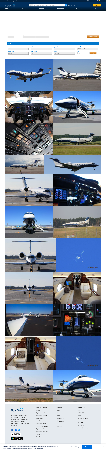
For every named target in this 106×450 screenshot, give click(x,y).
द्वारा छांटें (55, 47)
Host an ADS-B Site (83, 418)
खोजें (78, 51)
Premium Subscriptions (42, 426)
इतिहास (58, 415)
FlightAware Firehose (41, 413)
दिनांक (55, 51)
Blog (58, 424)
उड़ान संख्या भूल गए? (72, 5)
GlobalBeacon (39, 437)
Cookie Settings (75, 447)
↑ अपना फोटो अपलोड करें (93, 36)
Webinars (59, 426)
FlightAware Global (41, 429)
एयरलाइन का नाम (11, 51)
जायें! (93, 53)
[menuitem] (7, 9)
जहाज (9, 47)
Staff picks (34, 51)
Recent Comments (29, 37)
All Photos (19, 37)
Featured (11, 37)
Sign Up (97, 5)
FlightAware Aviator (41, 423)
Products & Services (41, 407)
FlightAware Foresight (41, 415)
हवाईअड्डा (33, 47)
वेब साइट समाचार (60, 421)
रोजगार (58, 413)
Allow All (87, 447)
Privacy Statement (38, 448)
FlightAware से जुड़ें (10, 1)
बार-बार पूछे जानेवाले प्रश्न (83, 428)
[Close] (103, 447)
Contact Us (81, 425)
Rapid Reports (39, 418)
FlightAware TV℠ (40, 434)
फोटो (79, 410)
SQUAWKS (81, 413)
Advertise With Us (61, 418)
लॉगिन (16, 1)
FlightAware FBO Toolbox (42, 431)
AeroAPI (38, 410)
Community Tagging (42, 37)
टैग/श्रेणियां (80, 47)
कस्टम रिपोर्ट (38, 421)
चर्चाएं (79, 415)
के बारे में (58, 410)
